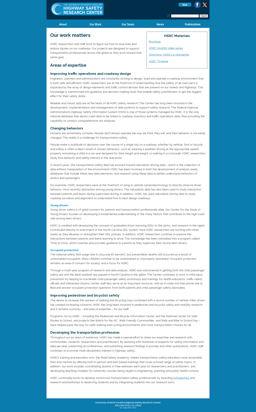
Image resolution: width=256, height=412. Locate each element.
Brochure (155, 41)
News (160, 24)
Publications (192, 24)
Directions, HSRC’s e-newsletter (169, 54)
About (63, 24)
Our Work (95, 24)
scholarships (181, 377)
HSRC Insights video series (166, 48)
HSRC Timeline (158, 61)
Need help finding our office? (128, 405)
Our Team (128, 24)
